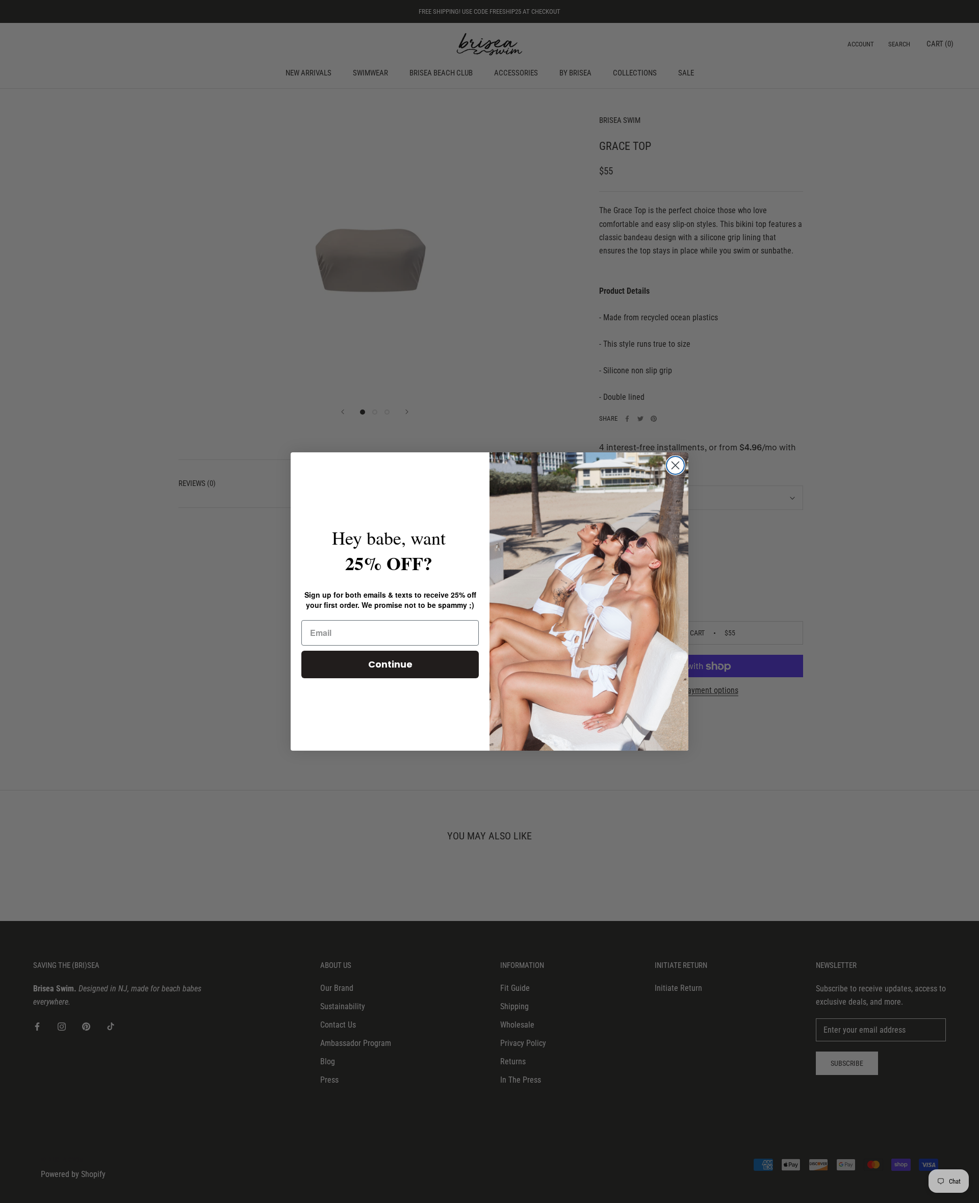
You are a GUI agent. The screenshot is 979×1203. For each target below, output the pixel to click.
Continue (390, 664)
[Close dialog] (675, 465)
